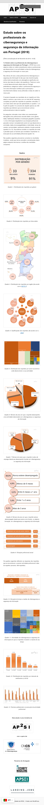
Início (5, 17)
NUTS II (23, 286)
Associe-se (33, 17)
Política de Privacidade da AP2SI (14, 801)
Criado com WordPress (32, 801)
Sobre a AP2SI (14, 17)
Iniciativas (24, 17)
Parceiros (22, 21)
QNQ (21, 333)
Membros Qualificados (10, 21)
